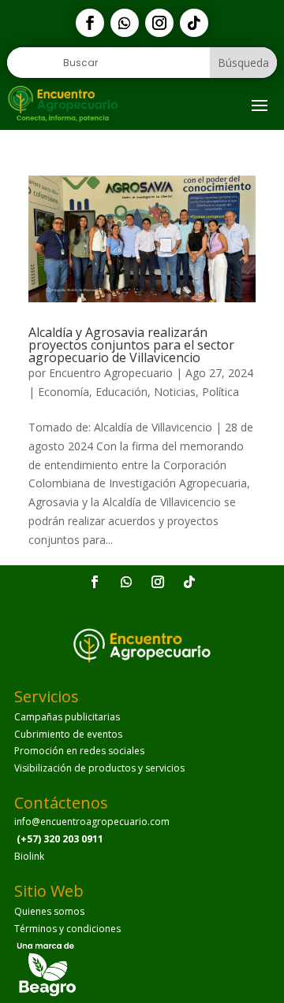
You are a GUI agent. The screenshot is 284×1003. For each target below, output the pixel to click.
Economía (63, 391)
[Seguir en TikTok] (194, 23)
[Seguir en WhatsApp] (124, 23)
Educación (121, 391)
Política (220, 391)
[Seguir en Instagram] (159, 23)
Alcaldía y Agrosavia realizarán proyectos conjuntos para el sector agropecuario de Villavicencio (131, 345)
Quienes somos (49, 911)
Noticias (175, 391)
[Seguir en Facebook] (90, 23)
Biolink (29, 856)
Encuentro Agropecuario (111, 372)
